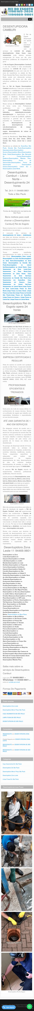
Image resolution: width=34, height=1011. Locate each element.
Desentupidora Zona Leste (10, 706)
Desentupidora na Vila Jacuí (12, 592)
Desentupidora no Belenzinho (12, 625)
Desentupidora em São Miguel (17, 588)
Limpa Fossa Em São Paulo (11, 779)
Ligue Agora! (10, 1007)
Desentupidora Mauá (14, 152)
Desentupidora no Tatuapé (15, 622)
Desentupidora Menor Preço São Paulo (14, 710)
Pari (6, 635)
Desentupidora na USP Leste (16, 598)
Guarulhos (24, 146)
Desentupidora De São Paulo (11, 768)
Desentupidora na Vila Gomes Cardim (15, 618)
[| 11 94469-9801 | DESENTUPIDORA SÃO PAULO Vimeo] (29, 5)
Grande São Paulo (14, 148)
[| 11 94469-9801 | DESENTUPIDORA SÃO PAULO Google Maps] (22, 5)
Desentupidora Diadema (14, 658)
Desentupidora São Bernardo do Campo (17, 155)
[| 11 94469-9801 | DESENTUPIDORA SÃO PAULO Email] (19, 5)
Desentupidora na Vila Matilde (16, 604)
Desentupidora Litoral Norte (11, 168)
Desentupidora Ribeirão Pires (20, 158)
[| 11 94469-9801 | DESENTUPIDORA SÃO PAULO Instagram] (17, 5)
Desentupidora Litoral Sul (18, 166)
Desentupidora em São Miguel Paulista (15, 590)
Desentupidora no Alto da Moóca (13, 616)
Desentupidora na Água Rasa (17, 614)
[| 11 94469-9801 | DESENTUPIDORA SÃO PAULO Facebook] (27, 5)
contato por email (14, 682)
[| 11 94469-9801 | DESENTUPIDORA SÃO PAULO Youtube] (24, 5)
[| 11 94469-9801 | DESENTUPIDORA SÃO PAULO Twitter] (32, 5)
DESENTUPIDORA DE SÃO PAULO (13, 721)
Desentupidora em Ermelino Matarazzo (14, 595)
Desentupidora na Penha (11, 600)
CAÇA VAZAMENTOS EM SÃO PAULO (14, 714)
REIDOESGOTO (7, 734)
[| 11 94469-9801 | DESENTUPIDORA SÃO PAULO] (17, 11)
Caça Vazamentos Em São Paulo (12, 764)
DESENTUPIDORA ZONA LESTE (16, 734)
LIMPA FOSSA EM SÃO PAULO (12, 717)
